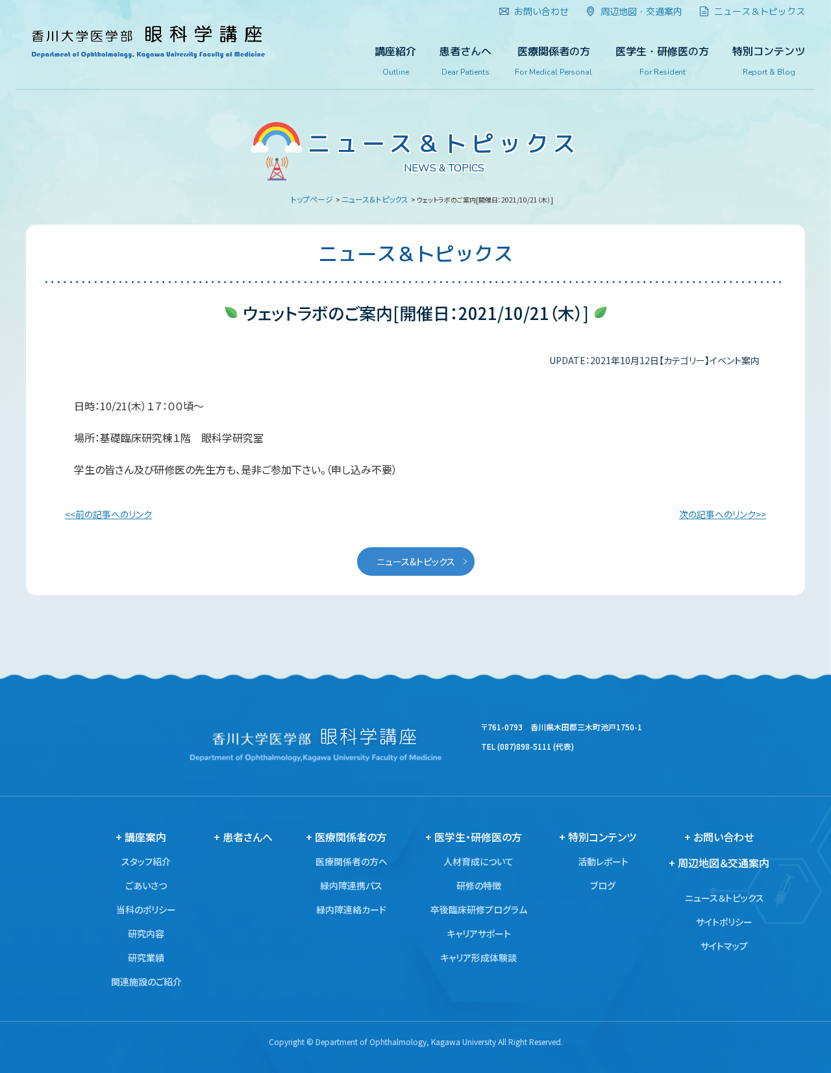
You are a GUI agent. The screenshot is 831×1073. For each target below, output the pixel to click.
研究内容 (146, 933)
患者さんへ (465, 61)
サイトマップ (724, 945)
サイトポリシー (724, 921)
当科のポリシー (146, 909)
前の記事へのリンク (113, 514)
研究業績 (146, 957)
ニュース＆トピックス (374, 198)
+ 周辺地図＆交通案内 (719, 862)
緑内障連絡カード (351, 909)
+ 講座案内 (141, 837)
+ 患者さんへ (243, 837)
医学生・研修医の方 (662, 61)
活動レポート (603, 861)
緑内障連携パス (351, 885)
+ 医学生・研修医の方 (473, 837)
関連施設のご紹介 (146, 981)
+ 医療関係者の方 (346, 837)
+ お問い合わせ (719, 837)
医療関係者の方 (553, 61)
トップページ (312, 198)
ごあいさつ (146, 885)
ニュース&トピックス (416, 561)
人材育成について (478, 861)
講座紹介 (395, 61)
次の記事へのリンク (717, 514)
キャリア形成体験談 (478, 957)
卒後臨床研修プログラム (478, 909)
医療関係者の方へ (352, 861)
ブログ (602, 885)
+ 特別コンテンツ (597, 837)
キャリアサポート (479, 933)
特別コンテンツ (768, 61)
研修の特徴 (478, 885)
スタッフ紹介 (146, 861)
